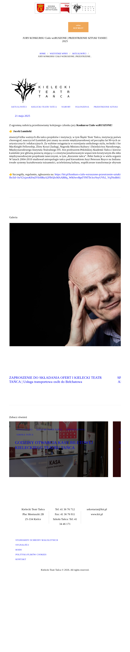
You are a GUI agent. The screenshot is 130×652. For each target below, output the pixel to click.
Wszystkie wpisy (59, 53)
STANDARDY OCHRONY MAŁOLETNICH (37, 540)
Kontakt (21, 559)
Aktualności (79, 53)
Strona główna (75, 430)
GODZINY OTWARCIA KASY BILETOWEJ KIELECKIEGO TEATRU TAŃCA (54, 445)
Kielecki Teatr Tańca (44, 107)
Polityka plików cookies (31, 554)
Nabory (66, 107)
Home (43, 53)
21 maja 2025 (22, 115)
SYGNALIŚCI (22, 545)
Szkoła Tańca (25, 435)
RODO (19, 550)
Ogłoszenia (82, 107)
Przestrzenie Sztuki (106, 107)
